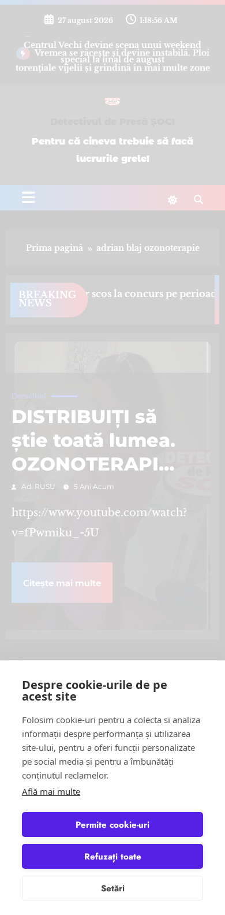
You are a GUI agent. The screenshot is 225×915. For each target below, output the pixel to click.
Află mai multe (51, 791)
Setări (113, 888)
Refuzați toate (112, 856)
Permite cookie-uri (112, 824)
